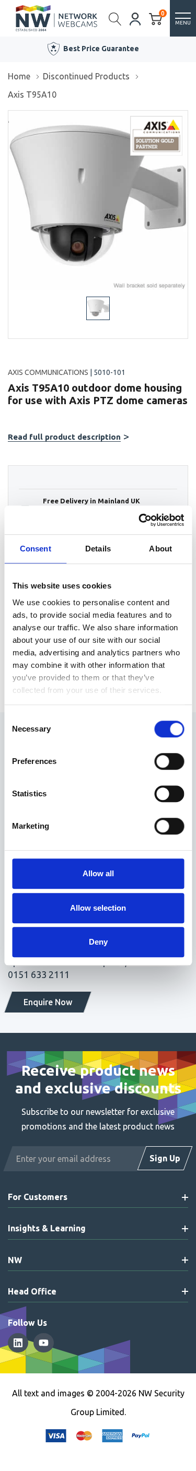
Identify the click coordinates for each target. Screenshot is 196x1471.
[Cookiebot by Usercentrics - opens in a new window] (139, 520)
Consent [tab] (35, 548)
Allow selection (98, 907)
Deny (98, 941)
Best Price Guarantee (101, 48)
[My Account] (135, 18)
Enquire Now (48, 1002)
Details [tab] (98, 548)
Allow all (98, 873)
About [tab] (160, 548)
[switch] (169, 761)
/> (12, 118)
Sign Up (164, 1158)
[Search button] (115, 18)
